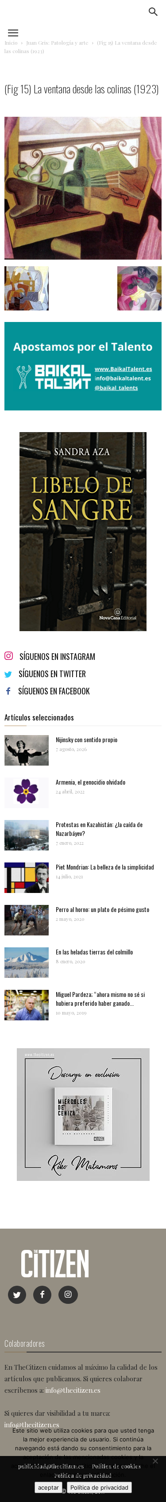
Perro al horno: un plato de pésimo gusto (102, 909)
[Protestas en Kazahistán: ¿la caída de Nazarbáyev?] (26, 835)
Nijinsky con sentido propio (86, 739)
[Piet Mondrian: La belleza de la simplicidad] (26, 877)
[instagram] (68, 1295)
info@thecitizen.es (73, 1390)
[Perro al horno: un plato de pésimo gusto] (26, 920)
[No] (155, 1460)
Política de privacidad (99, 1487)
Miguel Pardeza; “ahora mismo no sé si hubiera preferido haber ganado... (100, 998)
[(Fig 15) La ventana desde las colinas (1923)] (83, 257)
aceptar (48, 1487)
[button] (153, 12)
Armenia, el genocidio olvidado (90, 781)
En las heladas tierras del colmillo (94, 951)
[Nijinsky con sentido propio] (26, 750)
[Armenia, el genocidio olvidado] (26, 793)
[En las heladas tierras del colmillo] (26, 962)
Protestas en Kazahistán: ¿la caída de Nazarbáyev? (99, 829)
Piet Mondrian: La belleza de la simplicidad (105, 866)
